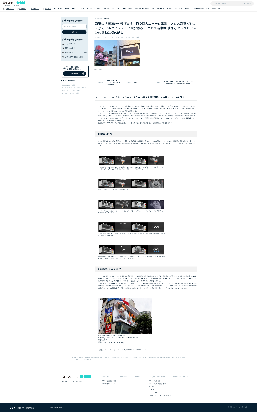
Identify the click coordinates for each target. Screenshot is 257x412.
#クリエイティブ (185, 8)
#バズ (118, 8)
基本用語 (152, 386)
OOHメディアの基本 (155, 381)
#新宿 (137, 37)
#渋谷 (67, 8)
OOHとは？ (105, 376)
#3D (83, 8)
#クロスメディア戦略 (214, 8)
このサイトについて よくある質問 (160, 395)
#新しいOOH (127, 8)
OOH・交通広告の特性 (109, 381)
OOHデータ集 (153, 392)
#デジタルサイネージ (142, 8)
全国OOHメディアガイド (180, 376)
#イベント (75, 8)
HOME (74, 357)
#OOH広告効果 (199, 8)
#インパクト (58, 8)
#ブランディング (108, 8)
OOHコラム (123, 376)
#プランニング (172, 8)
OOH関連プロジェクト (109, 384)
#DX (153, 8)
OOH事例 (106, 18)
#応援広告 (160, 8)
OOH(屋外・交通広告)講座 (157, 376)
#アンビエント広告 (93, 8)
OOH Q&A (152, 389)
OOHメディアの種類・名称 (157, 384)
